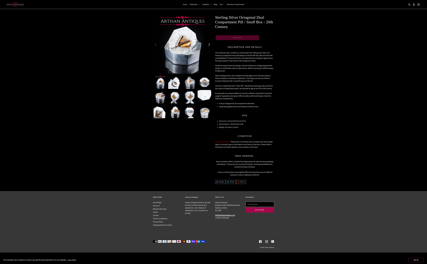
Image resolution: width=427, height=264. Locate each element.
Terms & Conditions (160, 218)
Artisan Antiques (269, 247)
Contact (156, 215)
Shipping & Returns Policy (162, 225)
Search (155, 212)
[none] (160, 82)
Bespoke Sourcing (159, 209)
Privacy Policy (158, 222)
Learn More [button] (71, 260)
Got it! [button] (416, 260)
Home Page (157, 202)
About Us (156, 206)
